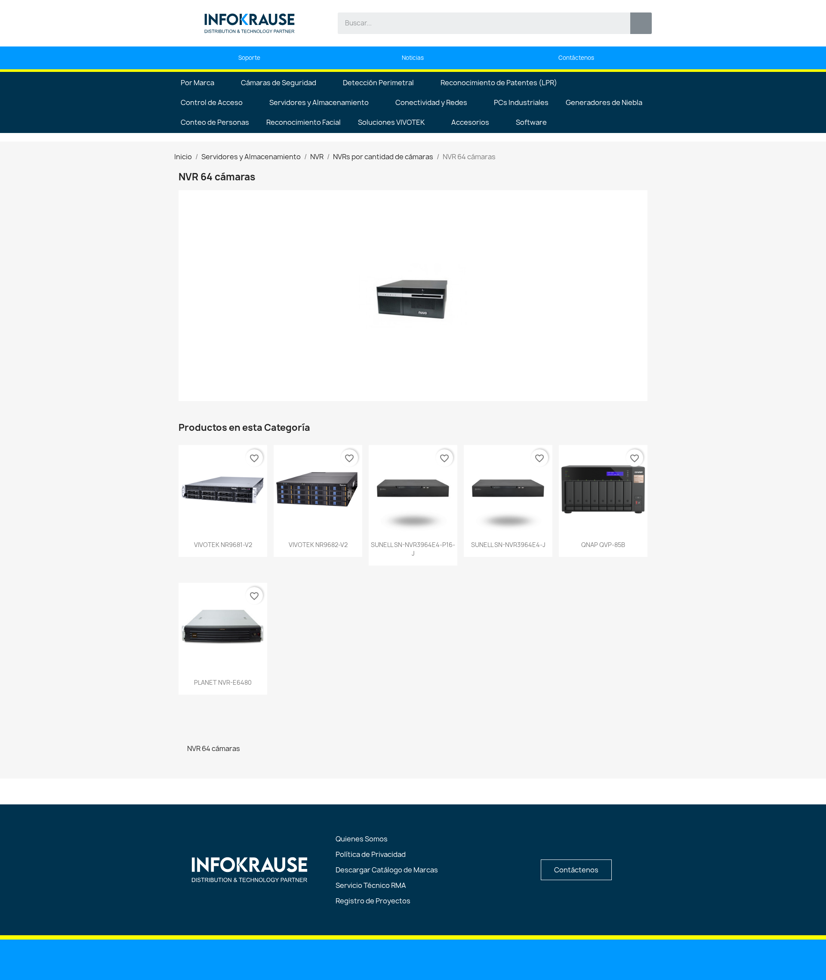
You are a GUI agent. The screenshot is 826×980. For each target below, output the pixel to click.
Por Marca (197, 82)
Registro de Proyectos (373, 901)
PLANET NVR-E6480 (223, 682)
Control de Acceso (212, 102)
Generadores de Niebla (604, 102)
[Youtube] (391, 959)
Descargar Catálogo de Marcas (387, 870)
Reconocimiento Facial (303, 122)
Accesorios (470, 122)
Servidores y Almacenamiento (319, 102)
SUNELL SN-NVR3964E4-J (508, 545)
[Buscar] (641, 23)
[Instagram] (435, 959)
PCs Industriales (521, 102)
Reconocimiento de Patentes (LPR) (499, 82)
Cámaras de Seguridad (278, 82)
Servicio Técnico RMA (371, 885)
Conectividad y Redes (431, 102)
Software (531, 122)
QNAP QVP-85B (603, 545)
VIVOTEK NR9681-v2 (223, 545)
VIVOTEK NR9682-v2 (318, 545)
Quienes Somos (362, 839)
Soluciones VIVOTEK (391, 122)
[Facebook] (413, 959)
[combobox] (478, 23)
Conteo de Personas (215, 122)
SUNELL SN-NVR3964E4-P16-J (413, 549)
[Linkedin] (369, 959)
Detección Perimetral (378, 82)
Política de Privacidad (371, 854)
